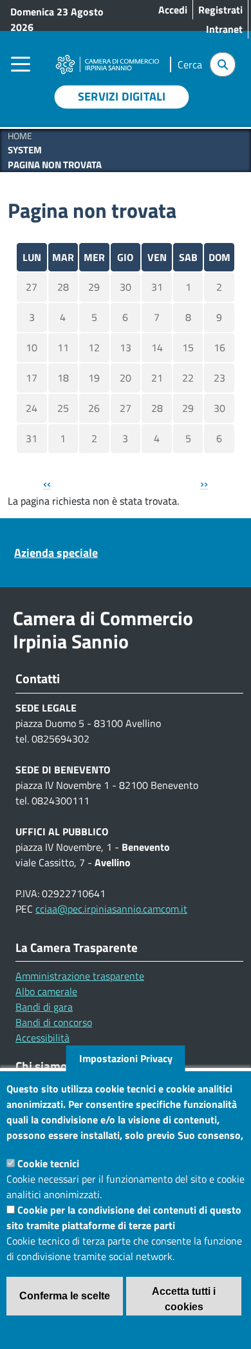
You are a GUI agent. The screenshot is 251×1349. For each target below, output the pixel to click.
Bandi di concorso (53, 1022)
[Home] (107, 58)
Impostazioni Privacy (125, 1058)
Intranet (224, 29)
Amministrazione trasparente (79, 976)
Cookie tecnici (48, 1163)
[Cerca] (223, 64)
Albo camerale (46, 991)
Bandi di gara (44, 1006)
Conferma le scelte (64, 1295)
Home (20, 135)
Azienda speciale (56, 552)
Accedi (172, 9)
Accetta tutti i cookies (184, 1299)
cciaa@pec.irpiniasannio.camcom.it (111, 909)
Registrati (220, 9)
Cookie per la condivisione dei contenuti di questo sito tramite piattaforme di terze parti (123, 1217)
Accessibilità (42, 1037)
